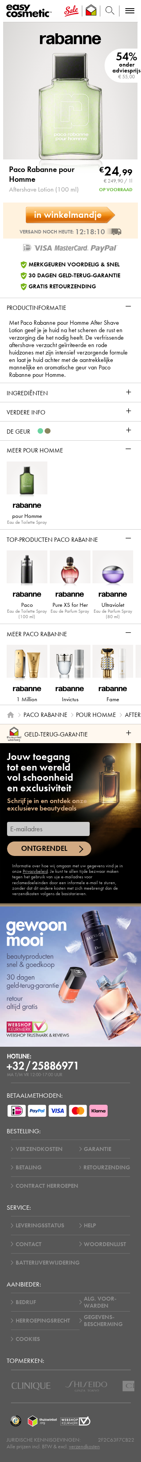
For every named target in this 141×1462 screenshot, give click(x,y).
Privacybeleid (35, 871)
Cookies (28, 1339)
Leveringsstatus (40, 1225)
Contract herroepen (47, 1185)
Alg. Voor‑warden (100, 1302)
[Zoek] (109, 11)
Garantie (97, 1149)
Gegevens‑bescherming (103, 1321)
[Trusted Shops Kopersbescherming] (16, 1421)
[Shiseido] (86, 1386)
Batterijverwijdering (48, 1262)
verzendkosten (84, 1446)
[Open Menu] (30, 11)
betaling (29, 1167)
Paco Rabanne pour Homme (41, 174)
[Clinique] (31, 1386)
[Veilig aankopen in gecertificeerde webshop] (75, 1421)
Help (90, 1225)
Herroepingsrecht (43, 1320)
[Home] (11, 715)
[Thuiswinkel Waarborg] (42, 1421)
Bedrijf (26, 1302)
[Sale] (71, 11)
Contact (29, 1244)
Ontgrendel (44, 848)
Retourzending (106, 1167)
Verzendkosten (39, 1149)
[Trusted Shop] (91, 11)
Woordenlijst (105, 1244)
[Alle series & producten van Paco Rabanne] (70, 38)
